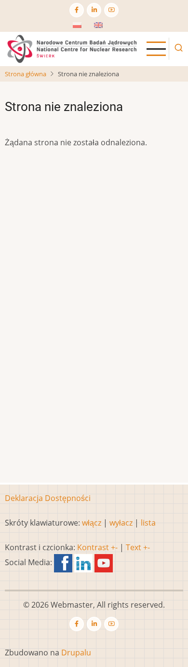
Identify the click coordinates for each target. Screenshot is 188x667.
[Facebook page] (76, 10)
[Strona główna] (72, 48)
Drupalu (76, 652)
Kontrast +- (97, 547)
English (107, 28)
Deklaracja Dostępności (48, 498)
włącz (91, 522)
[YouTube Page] (111, 10)
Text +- (138, 547)
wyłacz (121, 522)
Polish (84, 28)
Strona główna (25, 73)
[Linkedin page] (94, 10)
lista (148, 522)
